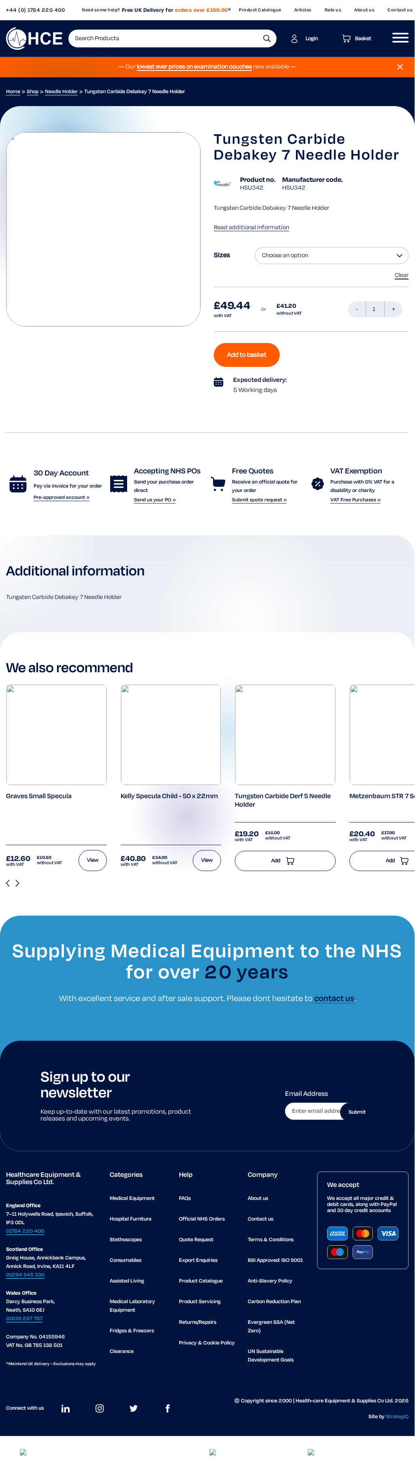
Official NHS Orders (202, 1219)
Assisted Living (127, 1281)
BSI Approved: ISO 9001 (275, 1260)
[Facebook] (168, 1408)
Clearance (122, 1352)
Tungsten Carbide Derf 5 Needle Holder (283, 801)
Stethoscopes (126, 1240)
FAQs (185, 1198)
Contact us (260, 1219)
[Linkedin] (66, 1408)
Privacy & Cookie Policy (207, 1343)
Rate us (333, 10)
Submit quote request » (259, 500)
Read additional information (251, 227)
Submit (357, 1112)
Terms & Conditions (271, 1240)
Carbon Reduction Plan (274, 1302)
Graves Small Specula (39, 796)
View (92, 860)
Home (13, 92)
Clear (402, 275)
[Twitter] (134, 1408)
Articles (303, 10)
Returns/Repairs (197, 1322)
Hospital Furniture (130, 1219)
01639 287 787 (24, 1319)
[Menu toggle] (397, 38)
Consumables (125, 1260)
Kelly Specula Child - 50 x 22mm (169, 796)
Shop (32, 92)
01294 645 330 (25, 1275)
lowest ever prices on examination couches (194, 67)
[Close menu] (400, 67)
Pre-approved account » (61, 497)
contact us (334, 998)
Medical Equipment (132, 1198)
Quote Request (196, 1240)
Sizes (222, 255)
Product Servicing (200, 1302)
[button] (267, 38)
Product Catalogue (260, 10)
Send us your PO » (155, 500)
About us (364, 10)
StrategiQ (397, 1417)
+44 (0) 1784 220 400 (35, 10)
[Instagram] (100, 1408)
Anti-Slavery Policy (270, 1281)
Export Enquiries (198, 1260)
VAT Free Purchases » (355, 500)
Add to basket (246, 355)
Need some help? (101, 10)
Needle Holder (61, 92)
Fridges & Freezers (132, 1331)
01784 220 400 (25, 1231)
